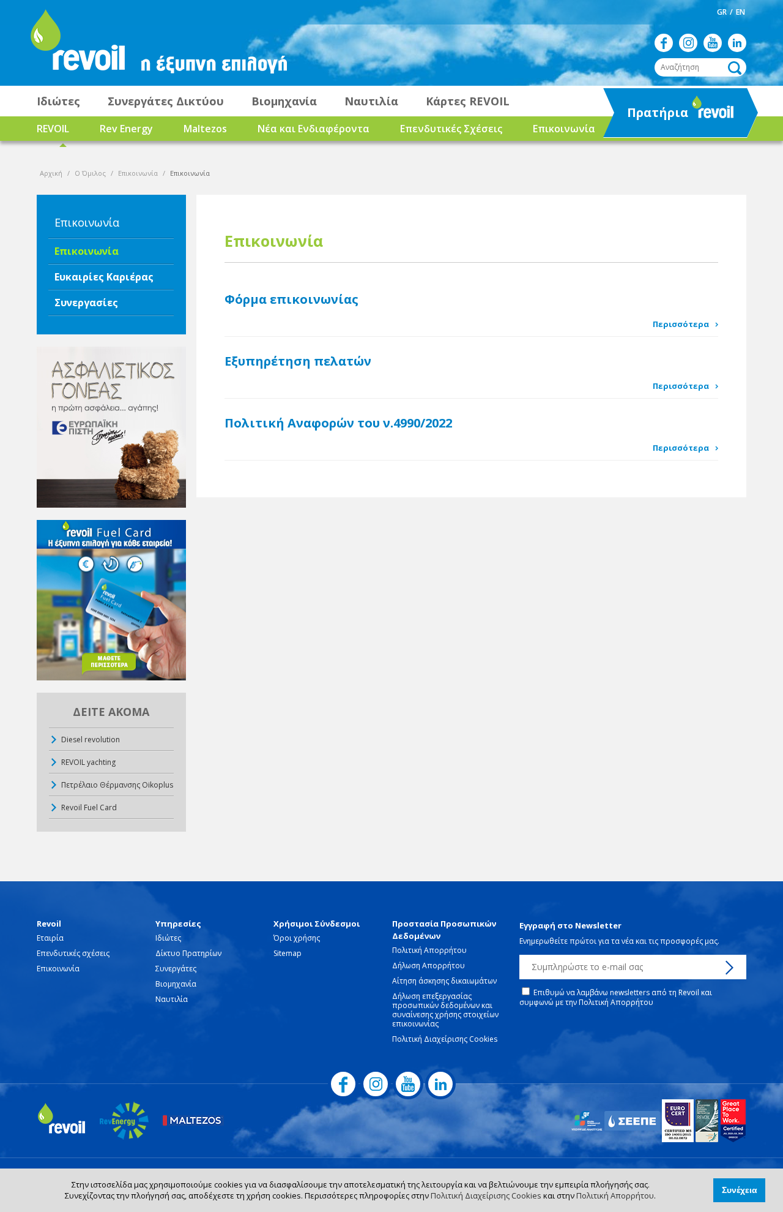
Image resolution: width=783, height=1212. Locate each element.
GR (722, 12)
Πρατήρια (647, 116)
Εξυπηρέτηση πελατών (298, 361)
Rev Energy (126, 128)
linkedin (737, 43)
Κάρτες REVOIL (468, 101)
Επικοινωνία (564, 128)
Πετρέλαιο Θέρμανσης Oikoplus (117, 785)
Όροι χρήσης (296, 938)
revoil (76, 43)
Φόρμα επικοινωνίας (291, 299)
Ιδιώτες (58, 101)
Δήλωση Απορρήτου (428, 965)
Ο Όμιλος (90, 173)
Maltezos (205, 128)
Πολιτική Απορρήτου (615, 1195)
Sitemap (287, 953)
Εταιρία (50, 938)
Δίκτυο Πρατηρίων (188, 953)
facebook (664, 43)
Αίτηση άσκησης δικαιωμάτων (444, 981)
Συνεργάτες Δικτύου (166, 101)
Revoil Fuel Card (89, 807)
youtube (712, 43)
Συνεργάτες (175, 968)
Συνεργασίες (86, 302)
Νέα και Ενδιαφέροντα (313, 128)
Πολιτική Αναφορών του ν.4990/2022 (338, 423)
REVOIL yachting (88, 762)
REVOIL (53, 128)
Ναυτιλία (371, 101)
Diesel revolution (90, 739)
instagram (688, 43)
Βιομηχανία (284, 101)
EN (740, 12)
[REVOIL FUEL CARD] (111, 600)
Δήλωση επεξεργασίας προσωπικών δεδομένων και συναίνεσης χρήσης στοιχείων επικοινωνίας (445, 1010)
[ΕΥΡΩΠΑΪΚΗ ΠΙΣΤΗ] (111, 427)
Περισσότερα (681, 323)
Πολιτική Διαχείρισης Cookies (486, 1195)
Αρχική (51, 173)
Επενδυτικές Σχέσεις (451, 128)
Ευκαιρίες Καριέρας (104, 277)
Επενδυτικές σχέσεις (73, 953)
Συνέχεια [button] (739, 1190)
